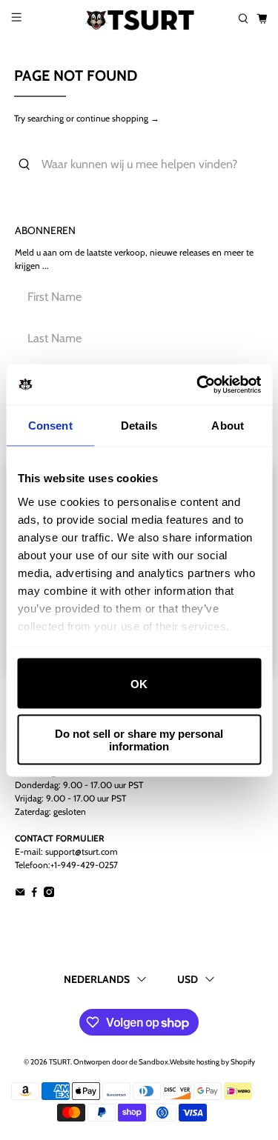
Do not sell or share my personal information (139, 739)
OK (139, 683)
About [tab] (227, 425)
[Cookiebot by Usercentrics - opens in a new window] (198, 384)
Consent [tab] (50, 425)
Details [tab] (139, 425)
